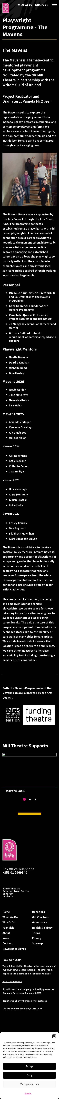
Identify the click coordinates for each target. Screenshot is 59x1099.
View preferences (29, 1084)
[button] (54, 1036)
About (6, 933)
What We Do (25, 4)
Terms (36, 933)
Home (6, 912)
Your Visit (8, 927)
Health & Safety (42, 927)
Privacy (28, 1093)
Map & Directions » (12, 981)
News (5, 938)
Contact (7, 943)
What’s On (41, 4)
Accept (29, 1066)
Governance (39, 922)
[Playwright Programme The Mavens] (5, 8)
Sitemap (37, 943)
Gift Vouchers (40, 917)
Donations (38, 912)
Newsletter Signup (14, 949)
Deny (29, 1075)
